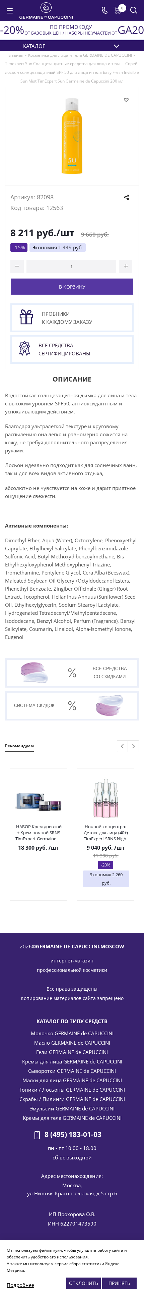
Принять (119, 1283)
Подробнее (20, 1285)
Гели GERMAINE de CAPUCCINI (72, 1052)
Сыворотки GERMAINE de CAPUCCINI (72, 1070)
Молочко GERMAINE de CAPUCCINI (72, 1033)
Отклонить (83, 1283)
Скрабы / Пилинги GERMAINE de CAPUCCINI (72, 1099)
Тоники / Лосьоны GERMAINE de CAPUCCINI (72, 1089)
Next (133, 746)
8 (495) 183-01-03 (73, 1134)
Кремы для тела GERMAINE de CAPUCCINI (72, 1117)
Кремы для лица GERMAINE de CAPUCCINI (72, 1061)
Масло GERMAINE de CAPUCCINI (72, 1042)
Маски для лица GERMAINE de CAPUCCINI (72, 1080)
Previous (122, 746)
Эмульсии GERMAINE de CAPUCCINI (72, 1108)
